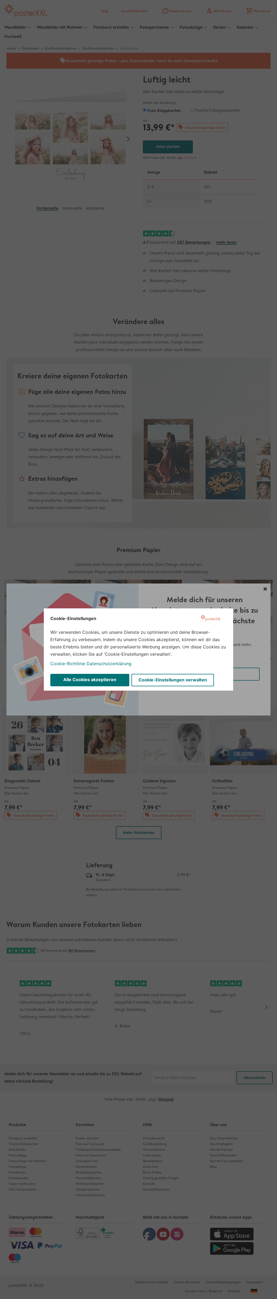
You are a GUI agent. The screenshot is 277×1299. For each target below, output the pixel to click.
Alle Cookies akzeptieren (89, 679)
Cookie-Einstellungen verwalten (172, 680)
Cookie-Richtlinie (67, 663)
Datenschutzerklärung (109, 663)
